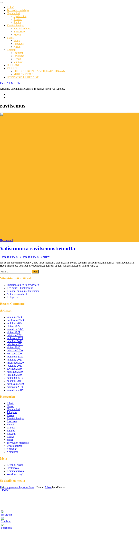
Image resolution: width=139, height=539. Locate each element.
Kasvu (17, 46)
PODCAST (13, 65)
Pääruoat (18, 52)
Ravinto (18, 19)
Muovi (17, 34)
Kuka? (10, 7)
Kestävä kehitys (15, 25)
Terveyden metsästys (18, 10)
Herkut (17, 58)
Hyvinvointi (13, 13)
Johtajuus (19, 43)
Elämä (10, 37)
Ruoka (17, 22)
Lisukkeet (19, 55)
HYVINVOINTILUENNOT (22, 77)
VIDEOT (12, 68)
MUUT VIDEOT (23, 74)
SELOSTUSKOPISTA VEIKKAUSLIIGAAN (39, 71)
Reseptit (11, 49)
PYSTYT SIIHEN (10, 82)
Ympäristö (19, 31)
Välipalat (18, 62)
